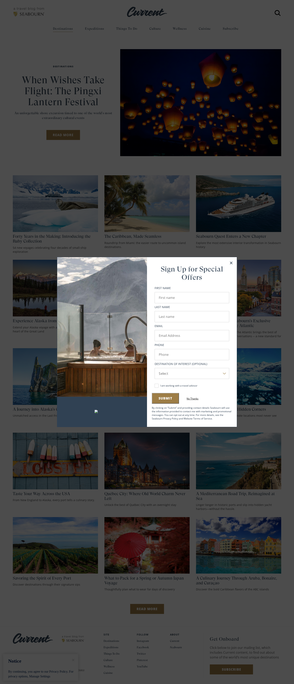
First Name (163, 288)
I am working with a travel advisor (178, 385)
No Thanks (192, 398)
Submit (165, 398)
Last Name (162, 307)
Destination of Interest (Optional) (181, 364)
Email (159, 326)
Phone (159, 345)
